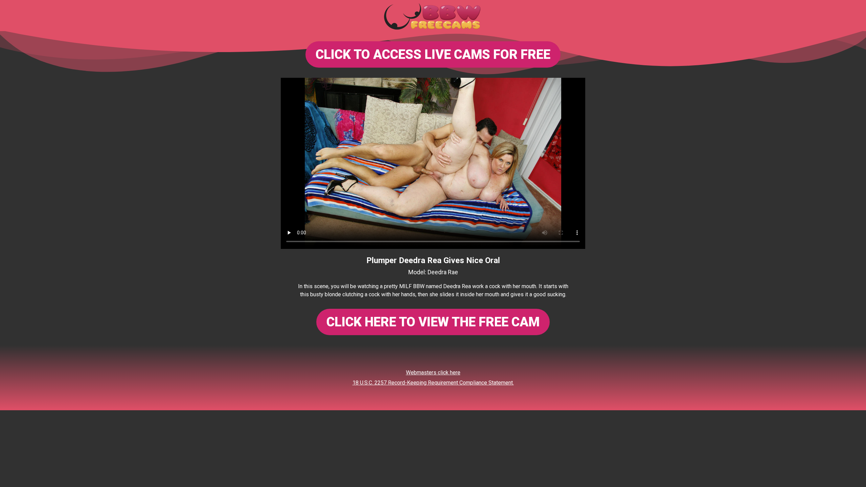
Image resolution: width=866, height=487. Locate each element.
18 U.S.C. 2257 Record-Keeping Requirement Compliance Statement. (433, 382)
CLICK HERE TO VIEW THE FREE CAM (433, 322)
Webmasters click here (433, 372)
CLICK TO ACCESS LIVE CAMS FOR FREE (433, 54)
